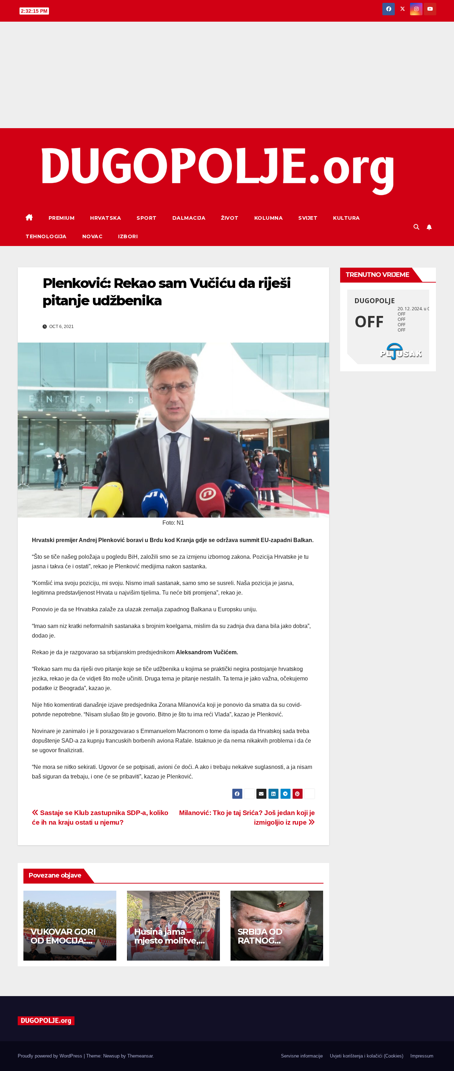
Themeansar (140, 1056)
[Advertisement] (227, 75)
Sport (147, 218)
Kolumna (268, 218)
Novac (92, 236)
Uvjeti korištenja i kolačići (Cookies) (366, 1056)
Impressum (421, 1056)
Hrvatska (105, 218)
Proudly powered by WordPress (51, 1056)
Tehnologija (46, 236)
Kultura (346, 218)
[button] (416, 227)
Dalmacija (189, 218)
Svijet (307, 218)
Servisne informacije (302, 1056)
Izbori (128, 236)
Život (230, 218)
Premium (62, 218)
